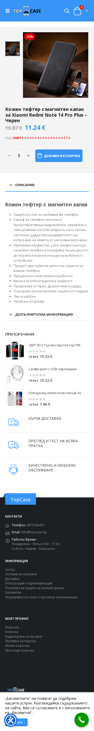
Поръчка (12, 627)
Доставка (12, 579)
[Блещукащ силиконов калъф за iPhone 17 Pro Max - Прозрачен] (15, 398)
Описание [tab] (24, 184)
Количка (11, 632)
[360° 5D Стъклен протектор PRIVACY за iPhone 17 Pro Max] (15, 351)
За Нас (10, 569)
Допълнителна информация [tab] (44, 314)
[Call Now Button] (81, 720)
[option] (12, 48)
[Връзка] (9, 10)
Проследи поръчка (19, 650)
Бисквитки (13, 592)
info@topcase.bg (33, 532)
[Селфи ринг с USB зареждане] (15, 374)
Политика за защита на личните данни (34, 588)
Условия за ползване (21, 574)
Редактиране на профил (23, 636)
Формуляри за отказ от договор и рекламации (41, 597)
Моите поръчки (17, 645)
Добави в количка (62, 155)
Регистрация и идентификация (28, 583)
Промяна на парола (20, 641)
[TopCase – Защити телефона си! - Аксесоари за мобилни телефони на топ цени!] (27, 10)
